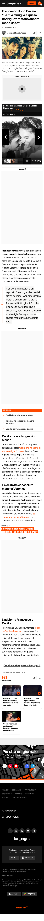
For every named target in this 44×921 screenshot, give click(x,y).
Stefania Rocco (20, 33)
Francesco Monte (8, 672)
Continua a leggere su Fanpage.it (22, 665)
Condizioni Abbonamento (24, 794)
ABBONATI (32, 3)
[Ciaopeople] (22, 907)
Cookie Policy (7, 794)
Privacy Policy (30, 790)
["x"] (21, 766)
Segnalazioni (17, 790)
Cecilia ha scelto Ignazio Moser (19, 415)
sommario (7, 410)
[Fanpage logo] (14, 3)
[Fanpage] (22, 839)
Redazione (6, 798)
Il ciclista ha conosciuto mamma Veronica (20, 422)
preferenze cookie (20, 798)
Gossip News (20, 672)
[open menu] (3, 3)
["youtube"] (16, 766)
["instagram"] (10, 766)
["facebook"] (27, 766)
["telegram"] (33, 766)
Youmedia (5, 790)
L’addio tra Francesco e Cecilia (19, 429)
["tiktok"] (4, 766)
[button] (40, 33)
